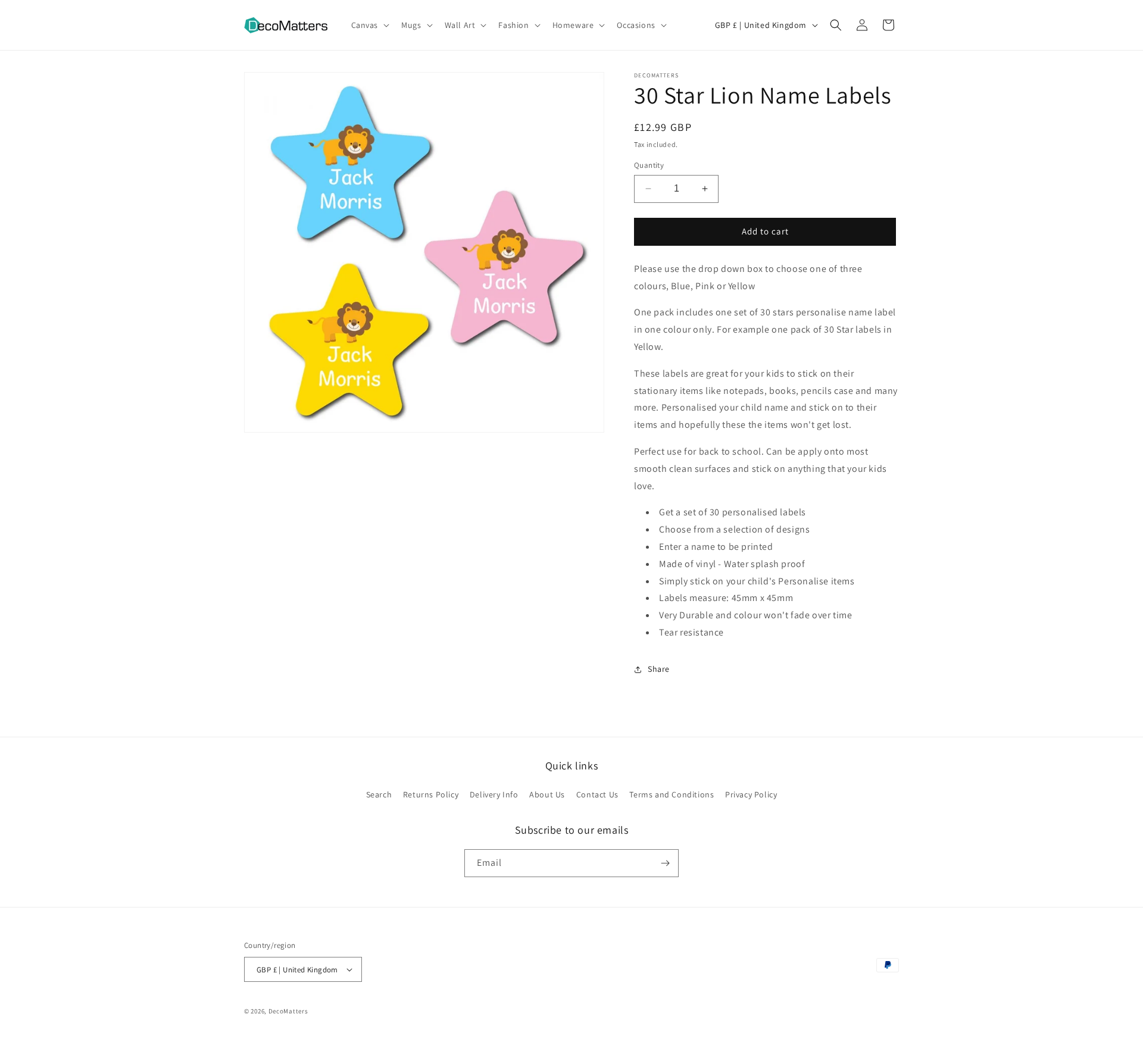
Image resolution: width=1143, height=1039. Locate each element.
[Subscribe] (665, 863)
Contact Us (597, 794)
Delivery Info (494, 794)
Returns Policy (430, 794)
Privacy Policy (751, 794)
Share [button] (659, 669)
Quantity (649, 165)
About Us (547, 794)
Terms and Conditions (671, 794)
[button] (369, 24)
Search (379, 794)
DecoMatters (288, 1011)
